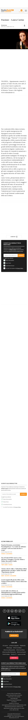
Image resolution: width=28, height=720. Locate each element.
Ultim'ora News (17, 648)
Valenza (10, 565)
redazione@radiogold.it (19, 716)
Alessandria (9, 553)
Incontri (7, 576)
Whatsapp (9, 648)
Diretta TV (13, 654)
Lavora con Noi (21, 654)
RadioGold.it (18, 713)
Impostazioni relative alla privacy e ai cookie (14, 708)
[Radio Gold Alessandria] (7, 10)
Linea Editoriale (14, 698)
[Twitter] (8, 611)
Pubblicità (22, 645)
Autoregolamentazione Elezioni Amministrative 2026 (14, 705)
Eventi (2, 576)
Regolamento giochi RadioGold (14, 700)
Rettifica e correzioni (14, 703)
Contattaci (14, 657)
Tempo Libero (4, 565)
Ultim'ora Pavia (20, 650)
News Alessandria (9, 260)
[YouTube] (12, 611)
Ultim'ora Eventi (21, 652)
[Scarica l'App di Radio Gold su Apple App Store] (14, 618)
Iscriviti (21, 255)
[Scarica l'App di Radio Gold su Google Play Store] (14, 623)
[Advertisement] (14, 65)
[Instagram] (16, 611)
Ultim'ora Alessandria (9, 650)
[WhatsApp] (23, 611)
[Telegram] (19, 611)
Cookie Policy (17, 693)
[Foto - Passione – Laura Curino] (14, 39)
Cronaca (3, 553)
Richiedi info (14, 635)
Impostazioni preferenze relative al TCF (14, 706)
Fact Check (14, 702)
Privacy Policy (20, 268)
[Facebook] (4, 611)
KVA (18, 717)
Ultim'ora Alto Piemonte (9, 652)
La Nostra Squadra (14, 645)
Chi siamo (5, 645)
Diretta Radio (6, 654)
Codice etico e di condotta (14, 697)
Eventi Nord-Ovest (9, 266)
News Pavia (8, 263)
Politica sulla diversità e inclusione (14, 695)
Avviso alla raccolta (14, 710)
